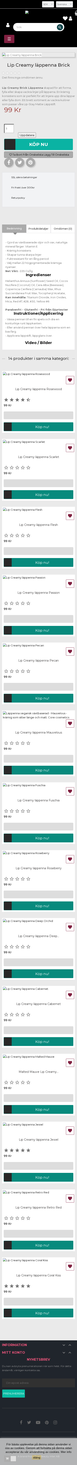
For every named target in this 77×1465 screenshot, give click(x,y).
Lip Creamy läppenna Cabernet (38, 1004)
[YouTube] (38, 1423)
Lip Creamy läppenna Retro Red (38, 1207)
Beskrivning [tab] (14, 228)
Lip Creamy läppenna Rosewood (38, 389)
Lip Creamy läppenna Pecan (38, 660)
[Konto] (70, 18)
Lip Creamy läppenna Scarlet (38, 457)
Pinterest (30, 162)
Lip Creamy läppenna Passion (38, 593)
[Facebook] (21, 1423)
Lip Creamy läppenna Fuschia (38, 800)
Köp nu (38, 144)
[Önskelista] (65, 19)
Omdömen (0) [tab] (63, 228)
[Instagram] (55, 1423)
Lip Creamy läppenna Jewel (38, 1139)
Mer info (66, 1452)
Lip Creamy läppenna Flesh (38, 525)
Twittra (19, 162)
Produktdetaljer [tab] (38, 228)
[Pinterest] (47, 1423)
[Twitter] (29, 1423)
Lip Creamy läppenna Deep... (38, 936)
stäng (36, 1457)
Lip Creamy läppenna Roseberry (39, 868)
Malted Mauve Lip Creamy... (39, 1072)
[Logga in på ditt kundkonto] (7, 25)
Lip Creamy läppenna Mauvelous (38, 732)
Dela (8, 162)
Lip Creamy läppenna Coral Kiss (38, 1275)
